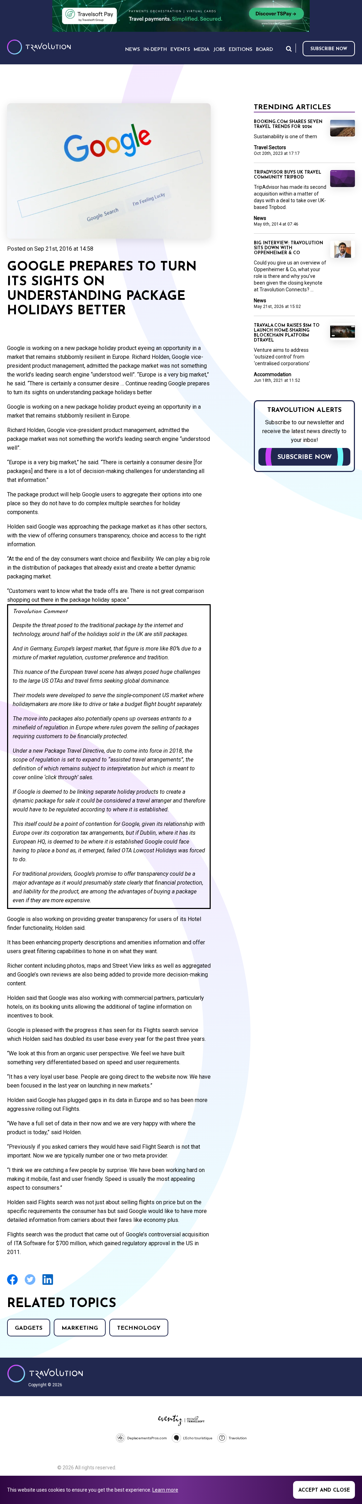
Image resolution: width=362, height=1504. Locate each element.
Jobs (219, 49)
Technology (138, 1328)
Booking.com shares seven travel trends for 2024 (288, 124)
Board (264, 49)
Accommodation (272, 374)
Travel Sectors (270, 147)
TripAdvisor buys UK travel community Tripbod (287, 175)
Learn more (165, 1490)
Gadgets (28, 1328)
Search (289, 49)
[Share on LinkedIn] (47, 1284)
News (260, 218)
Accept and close (324, 1490)
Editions (240, 49)
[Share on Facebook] (12, 1284)
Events (180, 49)
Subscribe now (328, 49)
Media (202, 49)
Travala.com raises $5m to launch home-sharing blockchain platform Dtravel (287, 333)
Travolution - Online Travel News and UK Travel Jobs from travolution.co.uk (45, 1373)
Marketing (80, 1328)
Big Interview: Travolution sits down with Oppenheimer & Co (288, 248)
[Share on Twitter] (30, 1284)
